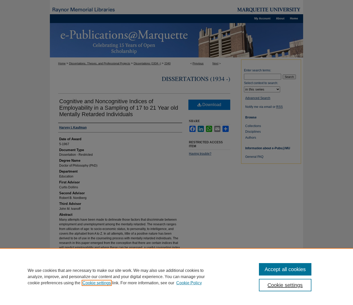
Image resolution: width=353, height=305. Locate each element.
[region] (176, 276)
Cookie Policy (189, 283)
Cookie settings (96, 283)
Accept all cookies (285, 269)
